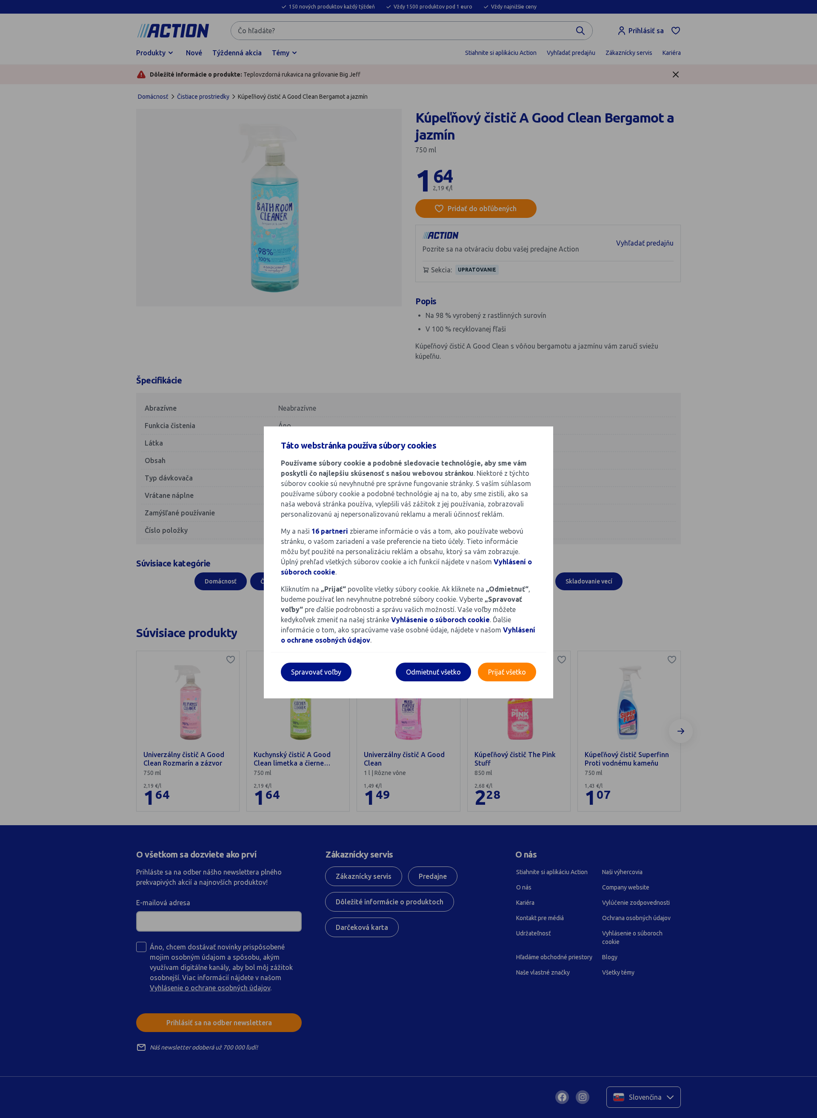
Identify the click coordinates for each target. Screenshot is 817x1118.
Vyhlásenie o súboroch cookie (440, 619)
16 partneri (330, 531)
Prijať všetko (507, 672)
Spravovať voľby (316, 672)
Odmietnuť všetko (433, 672)
